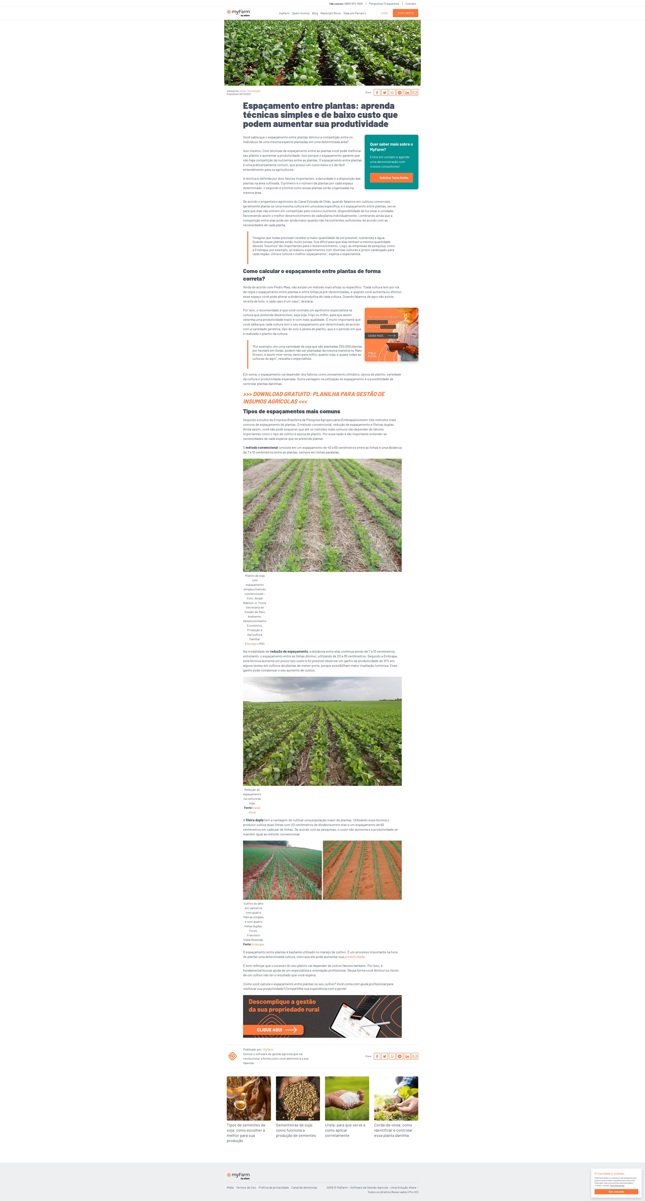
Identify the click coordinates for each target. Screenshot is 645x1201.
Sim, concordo (616, 1191)
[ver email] (415, 92)
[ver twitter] (384, 92)
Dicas (243, 90)
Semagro (252, 643)
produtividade (355, 957)
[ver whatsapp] (392, 92)
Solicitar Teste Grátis (394, 178)
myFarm (284, 13)
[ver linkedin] (407, 92)
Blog (315, 13)
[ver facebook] (377, 92)
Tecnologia (253, 90)
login (384, 13)
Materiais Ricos (330, 13)
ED (416, 1192)
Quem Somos (301, 13)
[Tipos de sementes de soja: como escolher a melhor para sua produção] (248, 1111)
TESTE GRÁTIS (405, 13)
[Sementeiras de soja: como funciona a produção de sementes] (298, 1108)
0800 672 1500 (353, 3)
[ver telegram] (399, 92)
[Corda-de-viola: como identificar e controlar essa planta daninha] (396, 1108)
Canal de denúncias (304, 1187)
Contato (410, 3)
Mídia (230, 1187)
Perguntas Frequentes (384, 3)
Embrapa (258, 944)
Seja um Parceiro (354, 13)
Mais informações (617, 1185)
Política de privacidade (274, 1187)
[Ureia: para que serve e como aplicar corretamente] (347, 1108)
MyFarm (268, 1049)
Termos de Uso (246, 1187)
